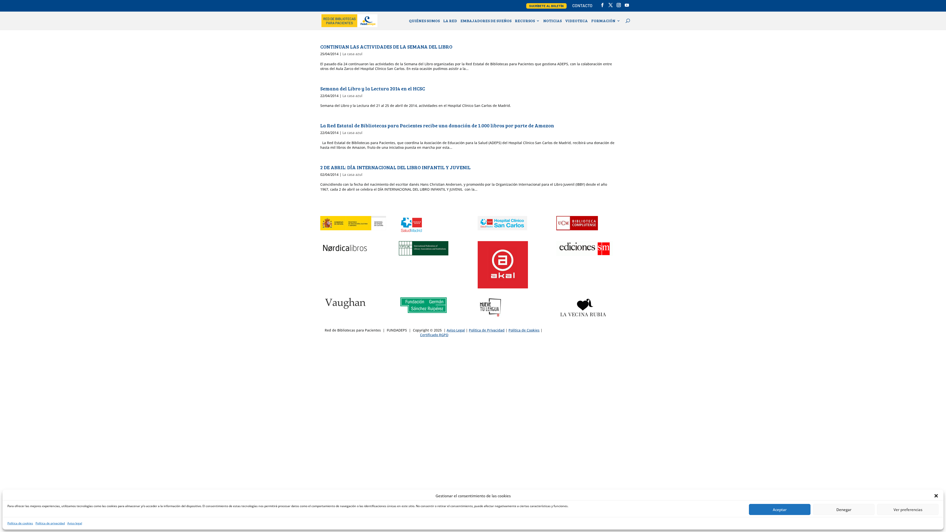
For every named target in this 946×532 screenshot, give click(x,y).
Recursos (525, 21)
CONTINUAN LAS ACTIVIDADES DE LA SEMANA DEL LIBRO (386, 46)
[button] (936, 495)
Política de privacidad (50, 523)
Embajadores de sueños (485, 21)
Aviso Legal (456, 330)
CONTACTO (582, 5)
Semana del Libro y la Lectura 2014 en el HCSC (372, 88)
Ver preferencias (908, 509)
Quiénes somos (424, 21)
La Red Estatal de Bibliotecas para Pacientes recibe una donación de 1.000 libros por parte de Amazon (437, 125)
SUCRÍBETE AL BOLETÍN (546, 6)
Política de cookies (20, 523)
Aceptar (780, 509)
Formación (603, 21)
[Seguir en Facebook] (560, 332)
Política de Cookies (524, 330)
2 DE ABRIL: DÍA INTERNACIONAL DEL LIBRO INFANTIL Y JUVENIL (395, 167)
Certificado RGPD (434, 334)
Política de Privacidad (487, 330)
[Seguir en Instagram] (580, 332)
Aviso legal (74, 523)
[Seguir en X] (570, 332)
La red (450, 21)
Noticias (552, 21)
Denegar (843, 509)
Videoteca (576, 21)
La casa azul (352, 53)
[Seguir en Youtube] (590, 332)
